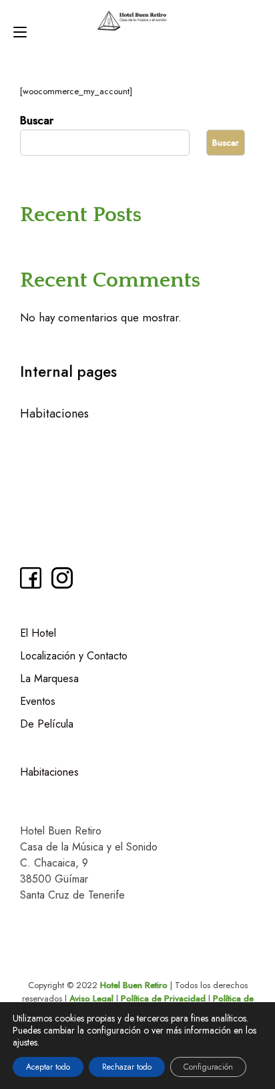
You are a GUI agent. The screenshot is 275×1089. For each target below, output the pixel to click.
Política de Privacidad (163, 998)
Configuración (208, 1067)
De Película (46, 724)
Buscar (36, 120)
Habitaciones (54, 413)
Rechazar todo (127, 1067)
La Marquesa (49, 678)
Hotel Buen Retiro (134, 985)
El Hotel (38, 633)
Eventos (37, 701)
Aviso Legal (91, 998)
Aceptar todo (48, 1067)
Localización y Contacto (73, 655)
